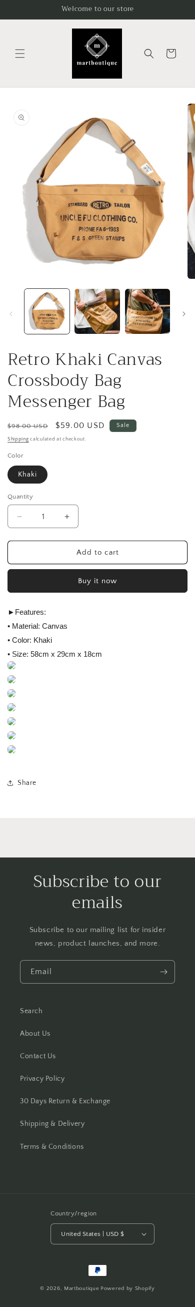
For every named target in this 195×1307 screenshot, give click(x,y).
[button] (20, 54)
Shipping (18, 439)
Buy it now (97, 581)
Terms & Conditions (52, 1147)
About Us (35, 1034)
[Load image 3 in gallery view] (147, 311)
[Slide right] (184, 314)
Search (31, 1011)
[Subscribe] (163, 972)
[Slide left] (11, 314)
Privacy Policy (42, 1079)
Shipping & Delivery (52, 1124)
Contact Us (38, 1056)
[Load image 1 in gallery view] (47, 311)
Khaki (27, 475)
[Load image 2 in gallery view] (97, 311)
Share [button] (27, 783)
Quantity (20, 496)
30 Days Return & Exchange (65, 1101)
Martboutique (81, 1288)
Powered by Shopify (127, 1288)
